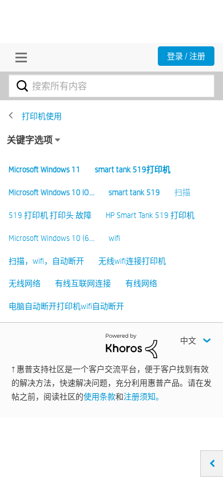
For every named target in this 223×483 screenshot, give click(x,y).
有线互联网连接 (83, 283)
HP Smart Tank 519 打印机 (150, 215)
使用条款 (99, 396)
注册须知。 (144, 396)
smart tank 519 (134, 192)
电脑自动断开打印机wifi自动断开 (66, 306)
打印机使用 (42, 116)
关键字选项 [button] (30, 140)
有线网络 (141, 283)
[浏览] (18, 57)
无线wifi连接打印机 (132, 261)
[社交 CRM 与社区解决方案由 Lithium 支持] (131, 345)
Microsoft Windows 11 (45, 169)
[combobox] (111, 85)
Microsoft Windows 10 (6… (51, 238)
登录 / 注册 (186, 56)
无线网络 (25, 283)
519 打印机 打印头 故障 (50, 215)
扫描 (182, 192)
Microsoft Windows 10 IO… (51, 192)
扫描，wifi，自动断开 (46, 261)
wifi (114, 238)
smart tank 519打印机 (132, 169)
